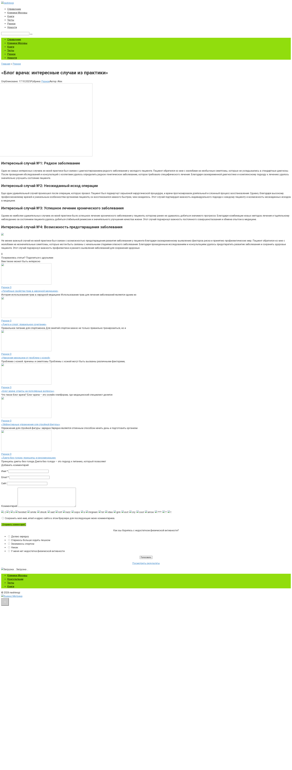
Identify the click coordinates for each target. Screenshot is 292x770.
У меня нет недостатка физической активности (38, 551)
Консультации (15, 579)
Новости (12, 27)
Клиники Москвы (17, 12)
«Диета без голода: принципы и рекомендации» (28, 457)
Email (5, 477)
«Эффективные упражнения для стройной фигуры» (30, 424)
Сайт (3, 483)
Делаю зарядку (20, 536)
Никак (14, 547)
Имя (4, 471)
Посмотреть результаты (146, 563)
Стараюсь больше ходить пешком (30, 540)
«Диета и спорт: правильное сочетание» (23, 324)
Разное (11, 23)
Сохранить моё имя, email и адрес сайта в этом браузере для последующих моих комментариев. (60, 518)
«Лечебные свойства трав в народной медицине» (29, 291)
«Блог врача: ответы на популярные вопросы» (27, 391)
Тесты (10, 20)
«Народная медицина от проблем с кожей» (25, 357)
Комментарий (9, 506)
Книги (10, 16)
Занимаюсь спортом (22, 543)
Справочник (14, 9)
